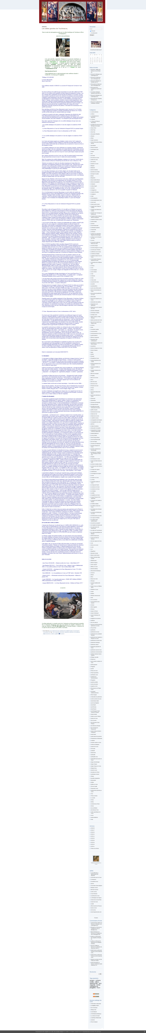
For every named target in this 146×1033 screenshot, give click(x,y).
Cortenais (93, 275)
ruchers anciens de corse (96, 698)
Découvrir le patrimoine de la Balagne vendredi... (96, 942)
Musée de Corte (94, 578)
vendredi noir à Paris (95, 803)
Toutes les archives (95, 848)
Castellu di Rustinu (95, 192)
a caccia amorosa (94, 111)
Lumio (92, 547)
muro (98, 987)
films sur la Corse (94, 377)
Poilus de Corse (94, 670)
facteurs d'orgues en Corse (96, 348)
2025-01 (92, 846)
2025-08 (92, 840)
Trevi (92, 793)
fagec (92, 352)
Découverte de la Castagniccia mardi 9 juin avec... (96, 89)
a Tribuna (93, 119)
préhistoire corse (94, 674)
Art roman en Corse (95, 157)
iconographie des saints (96, 422)
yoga (92, 819)
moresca (93, 572)
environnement (94, 331)
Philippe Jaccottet (94, 657)
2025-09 (92, 838)
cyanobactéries (94, 286)
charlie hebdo (94, 221)
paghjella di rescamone (96, 618)
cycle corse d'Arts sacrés (96, 288)
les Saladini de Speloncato (96, 525)
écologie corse (94, 314)
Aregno (92, 151)
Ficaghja (93, 375)
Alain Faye (93, 129)
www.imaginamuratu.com (96, 912)
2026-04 (92, 834)
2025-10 (92, 836)
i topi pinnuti (66, 632)
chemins (92, 223)
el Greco (92, 325)
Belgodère (93, 177)
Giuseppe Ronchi (94, 404)
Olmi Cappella (94, 607)
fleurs (92, 379)
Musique (93, 580)
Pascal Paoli (93, 627)
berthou (92, 936)
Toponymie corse (94, 788)
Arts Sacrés (93, 161)
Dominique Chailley (95, 312)
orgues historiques (95, 613)
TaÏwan (92, 776)
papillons (93, 620)
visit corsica (93, 909)
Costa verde (93, 279)
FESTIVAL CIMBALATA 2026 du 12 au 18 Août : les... (96, 71)
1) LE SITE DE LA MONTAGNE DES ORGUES (94, 874)
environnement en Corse (96, 333)
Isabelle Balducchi (95, 433)
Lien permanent (76, 630)
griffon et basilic (94, 409)
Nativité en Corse (94, 589)
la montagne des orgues (96, 473)
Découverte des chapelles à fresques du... (96, 938)
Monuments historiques (96, 570)
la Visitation (93, 491)
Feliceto (92, 356)
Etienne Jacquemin (95, 337)
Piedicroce (93, 659)
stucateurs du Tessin (95, 772)
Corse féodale (94, 269)
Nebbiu (92, 593)
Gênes (92, 389)
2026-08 (92, 828)
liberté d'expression (95, 535)
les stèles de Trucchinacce (96, 530)
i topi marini (62, 632)
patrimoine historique (95, 642)
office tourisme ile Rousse (96, 905)
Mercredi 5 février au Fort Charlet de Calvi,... (96, 951)
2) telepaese (93, 879)
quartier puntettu (94, 682)
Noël (92, 597)
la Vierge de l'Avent (95, 484)
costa (92, 982)
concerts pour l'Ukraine (95, 249)
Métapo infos (93, 1009)
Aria (92, 153)
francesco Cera (94, 383)
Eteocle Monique (94, 931)
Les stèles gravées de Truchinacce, (55, 28)
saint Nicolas (93, 707)
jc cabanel (52, 633)
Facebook (62, 633)
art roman (93, 155)
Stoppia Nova (94, 768)
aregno (92, 980)
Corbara (92, 265)
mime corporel (94, 564)
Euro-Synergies (94, 1007)
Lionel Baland (94, 1011)
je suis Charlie (94, 435)
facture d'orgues (94, 350)
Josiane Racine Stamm (96, 922)
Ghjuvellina (93, 400)
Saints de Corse (94, 718)
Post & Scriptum (94, 1021)
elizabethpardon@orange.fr (96, 49)
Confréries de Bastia (95, 253)
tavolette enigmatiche (95, 778)
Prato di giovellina (94, 672)
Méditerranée (93, 560)
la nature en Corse (95, 477)
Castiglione (93, 194)
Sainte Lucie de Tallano (96, 716)
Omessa (92, 609)
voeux (92, 815)
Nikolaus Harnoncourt (95, 595)
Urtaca (92, 799)
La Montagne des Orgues (96, 897)
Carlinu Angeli (94, 186)
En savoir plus (98, 1031)
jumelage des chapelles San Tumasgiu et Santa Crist (96, 453)
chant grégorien (94, 198)
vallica (97, 982)
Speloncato (93, 752)
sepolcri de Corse (94, 746)
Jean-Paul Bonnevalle (95, 439)
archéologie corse (94, 149)
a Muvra (92, 114)
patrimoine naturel (94, 644)
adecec (92, 883)
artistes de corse (94, 159)
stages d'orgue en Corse (96, 766)
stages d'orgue (94, 764)
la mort (92, 475)
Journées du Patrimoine (96, 443)
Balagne (92, 165)
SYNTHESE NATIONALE (96, 1013)
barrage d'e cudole (95, 173)
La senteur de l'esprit (95, 1015)
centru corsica (94, 891)
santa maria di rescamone (96, 736)
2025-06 (92, 842)
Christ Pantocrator (94, 225)
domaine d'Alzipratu (95, 310)
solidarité (93, 750)
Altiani (92, 138)
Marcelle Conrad (94, 553)
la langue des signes (95, 469)
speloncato (94, 983)
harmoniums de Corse (95, 411)
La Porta (92, 479)
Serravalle (93, 748)
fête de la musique (95, 373)
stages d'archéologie (95, 762)
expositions (93, 346)
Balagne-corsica (94, 887)
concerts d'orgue (94, 245)
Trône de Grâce (94, 795)
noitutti (92, 903)
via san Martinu (94, 808)
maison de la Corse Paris (96, 899)
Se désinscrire (94, 33)
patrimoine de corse (95, 631)
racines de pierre (94, 684)
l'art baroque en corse (95, 458)
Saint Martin (93, 704)
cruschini (93, 284)
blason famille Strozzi (95, 179)
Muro (92, 576)
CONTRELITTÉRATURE (96, 1017)
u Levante (93, 797)
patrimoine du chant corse (96, 640)
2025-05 (92, 844)
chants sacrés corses (95, 204)
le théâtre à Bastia (94, 503)
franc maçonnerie (56, 632)
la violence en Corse (95, 487)
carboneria (71, 632)
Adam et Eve (93, 128)
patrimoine (93, 629)
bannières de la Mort (95, 171)
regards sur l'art (94, 686)
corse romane (94, 271)
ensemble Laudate (95, 329)
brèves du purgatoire (95, 182)
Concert (92, 240)
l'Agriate (92, 456)
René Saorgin (94, 694)
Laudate (92, 493)
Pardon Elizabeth (94, 962)
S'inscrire (93, 31)
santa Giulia (93, 734)
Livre (92, 543)
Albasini (92, 959)
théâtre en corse (94, 784)
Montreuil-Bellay (94, 568)
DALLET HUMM (94, 945)
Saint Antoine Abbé (95, 700)
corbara (98, 980)
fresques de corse (94, 385)
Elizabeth (93, 927)
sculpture (93, 740)
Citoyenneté (93, 229)
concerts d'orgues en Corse (96, 247)
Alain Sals (93, 132)
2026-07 (92, 830)
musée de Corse (94, 901)
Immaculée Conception (96, 428)
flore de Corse (94, 381)
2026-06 (92, 832)
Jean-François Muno (95, 437)
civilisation (93, 231)
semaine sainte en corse (96, 742)
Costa (92, 277)
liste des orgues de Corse (96, 541)
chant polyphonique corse (96, 200)
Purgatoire (93, 680)
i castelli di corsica (94, 417)
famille (92, 354)
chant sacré (93, 202)
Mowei (92, 574)
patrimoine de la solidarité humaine (66, 630)
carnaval (93, 188)
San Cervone (93, 720)
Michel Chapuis (94, 562)
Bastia (92, 175)
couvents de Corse (95, 281)
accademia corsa (94, 881)
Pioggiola (93, 666)
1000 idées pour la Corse (96, 877)
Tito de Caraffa (94, 786)
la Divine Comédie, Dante (96, 464)
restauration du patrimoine (96, 696)
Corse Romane (94, 893)
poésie (92, 668)
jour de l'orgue (94, 441)
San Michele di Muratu (95, 725)
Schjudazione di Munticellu (96, 738)
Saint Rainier (93, 709)
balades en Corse (94, 163)
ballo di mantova (94, 169)
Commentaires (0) (46, 632)
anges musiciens (94, 140)
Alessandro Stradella (95, 134)
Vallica (92, 801)
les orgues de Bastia (95, 517)
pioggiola (93, 987)
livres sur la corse (94, 545)
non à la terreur (94, 599)
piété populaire (94, 664)
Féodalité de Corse (95, 358)
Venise (92, 805)
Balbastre (93, 167)
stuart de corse (94, 770)
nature (92, 591)
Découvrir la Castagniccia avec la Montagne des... (96, 928)
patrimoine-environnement (96, 651)
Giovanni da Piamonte (95, 402)
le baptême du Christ (95, 495)
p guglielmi (56, 633)
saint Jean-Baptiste (95, 703)
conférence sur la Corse (96, 251)
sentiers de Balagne (95, 744)
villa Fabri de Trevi (95, 810)
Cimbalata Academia (95, 227)
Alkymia (92, 136)
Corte (92, 273)
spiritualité (93, 754)
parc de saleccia (94, 622)
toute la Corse (94, 907)
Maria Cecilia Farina (95, 555)
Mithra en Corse (94, 566)
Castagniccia (93, 190)
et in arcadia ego (77, 632)
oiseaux (92, 605)
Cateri (92, 196)
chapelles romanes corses (96, 219)
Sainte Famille (94, 714)
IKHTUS (92, 424)
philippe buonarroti (46, 633)
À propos (96, 917)
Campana (93, 184)
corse (92, 267)
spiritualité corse (94, 756)
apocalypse (93, 145)
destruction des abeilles (96, 302)
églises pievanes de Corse (96, 320)
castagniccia (94, 986)
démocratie (93, 296)
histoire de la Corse (95, 416)
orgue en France (94, 611)
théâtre (92, 782)
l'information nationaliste (96, 1003)
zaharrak (93, 1019)
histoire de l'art (94, 413)
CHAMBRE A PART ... (95, 1005)
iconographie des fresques (96, 420)
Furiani (92, 387)
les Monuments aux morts (96, 515)
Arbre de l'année (94, 147)
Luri (92, 549)
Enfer (92, 327)
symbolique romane (95, 774)
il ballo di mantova (94, 426)
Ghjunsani (93, 398)
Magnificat (93, 551)
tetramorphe (93, 780)
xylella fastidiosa (94, 817)
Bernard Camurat (94, 889)
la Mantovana (94, 471)
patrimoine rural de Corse (96, 649)
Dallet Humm (93, 950)
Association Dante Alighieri (96, 885)
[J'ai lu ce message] (144, 1031)
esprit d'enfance (94, 335)
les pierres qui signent (95, 523)
